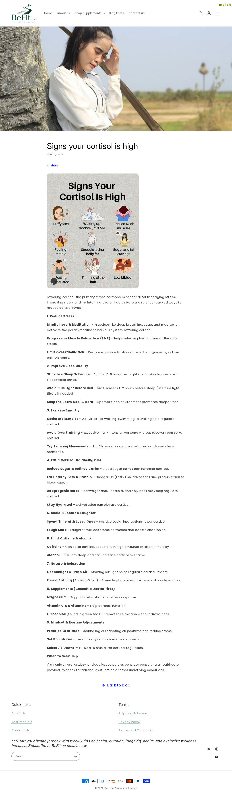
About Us (18, 713)
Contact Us (20, 730)
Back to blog (118, 685)
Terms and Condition (136, 730)
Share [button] (55, 165)
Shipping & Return (133, 713)
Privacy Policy (129, 722)
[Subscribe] (75, 756)
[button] (89, 13)
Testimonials (21, 722)
